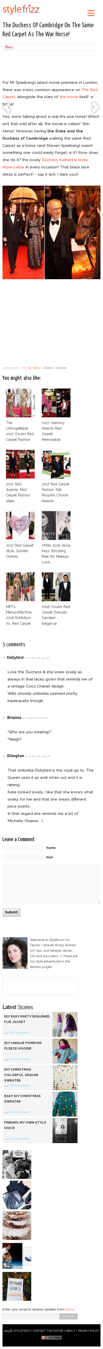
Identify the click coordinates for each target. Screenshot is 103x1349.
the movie (69, 96)
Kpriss (69, 1309)
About (70, 1330)
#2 (4, 718)
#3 (4, 756)
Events (48, 368)
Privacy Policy (89, 1330)
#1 (3, 657)
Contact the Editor (48, 1330)
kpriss (37, 368)
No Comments (20, 1032)
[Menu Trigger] (91, 13)
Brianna (14, 717)
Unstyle (61, 368)
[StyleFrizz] (21, 15)
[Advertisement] (52, 66)
